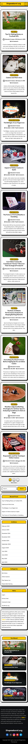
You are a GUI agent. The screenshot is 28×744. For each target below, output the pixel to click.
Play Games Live (14, 212)
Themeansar (14, 742)
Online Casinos (14, 75)
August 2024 (5, 547)
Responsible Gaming (14, 120)
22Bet (3, 619)
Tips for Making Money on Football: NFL (14, 35)
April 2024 (4, 562)
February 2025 (6, 526)
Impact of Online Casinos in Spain (14, 169)
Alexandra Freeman (10, 39)
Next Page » (14, 482)
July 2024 (4, 551)
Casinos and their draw (14, 78)
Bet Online (14, 31)
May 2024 (4, 558)
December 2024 (6, 533)
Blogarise (21, 740)
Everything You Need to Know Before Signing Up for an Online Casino (14, 362)
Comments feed (6, 602)
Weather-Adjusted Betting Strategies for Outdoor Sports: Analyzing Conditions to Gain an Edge (14, 410)
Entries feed (5, 598)
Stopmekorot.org (13, 3)
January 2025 (5, 529)
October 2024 (5, 540)
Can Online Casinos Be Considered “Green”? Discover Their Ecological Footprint (14, 264)
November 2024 (6, 537)
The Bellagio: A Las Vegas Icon (14, 123)
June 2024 (5, 555)
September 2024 (6, 544)
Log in (3, 595)
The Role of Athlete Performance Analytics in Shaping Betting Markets (14, 312)
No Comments (14, 41)
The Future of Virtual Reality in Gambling (14, 216)
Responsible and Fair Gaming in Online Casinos (14, 457)
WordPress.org (5, 605)
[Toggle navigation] (2, 4)
